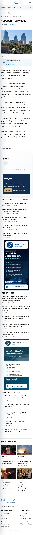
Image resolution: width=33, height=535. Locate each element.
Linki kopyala (12, 24)
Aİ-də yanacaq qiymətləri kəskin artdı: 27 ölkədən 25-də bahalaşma (15, 218)
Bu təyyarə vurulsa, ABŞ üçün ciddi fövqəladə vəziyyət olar (16, 431)
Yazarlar (3, 521)
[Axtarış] (26, 2)
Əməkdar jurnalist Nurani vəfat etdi (7, 463)
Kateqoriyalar (5, 518)
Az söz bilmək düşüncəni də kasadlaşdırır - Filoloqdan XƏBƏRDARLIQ (15, 210)
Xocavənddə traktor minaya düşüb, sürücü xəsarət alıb (24, 463)
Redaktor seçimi (6, 516)
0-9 (14, 7)
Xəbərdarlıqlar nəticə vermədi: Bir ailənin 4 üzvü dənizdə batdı (15, 397)
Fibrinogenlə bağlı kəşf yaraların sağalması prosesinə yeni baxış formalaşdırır (15, 317)
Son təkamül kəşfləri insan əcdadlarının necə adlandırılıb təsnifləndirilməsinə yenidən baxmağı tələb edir (15, 299)
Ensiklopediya (6, 7)
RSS (2, 527)
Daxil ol (8, 190)
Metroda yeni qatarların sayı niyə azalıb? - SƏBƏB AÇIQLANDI (24, 488)
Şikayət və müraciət (26, 524)
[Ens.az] (16, 2)
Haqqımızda (23, 513)
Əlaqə (22, 516)
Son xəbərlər (5, 513)
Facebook (7, 56)
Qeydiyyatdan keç (19, 190)
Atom (7, 527)
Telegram (12, 56)
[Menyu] (3, 2)
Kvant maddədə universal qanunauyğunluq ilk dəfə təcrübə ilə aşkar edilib (16, 325)
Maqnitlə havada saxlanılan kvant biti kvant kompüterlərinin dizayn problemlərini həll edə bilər (16, 308)
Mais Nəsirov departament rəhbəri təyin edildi (8, 487)
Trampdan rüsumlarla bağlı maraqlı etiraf (15, 203)
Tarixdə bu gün (5, 524)
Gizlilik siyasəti (24, 521)
